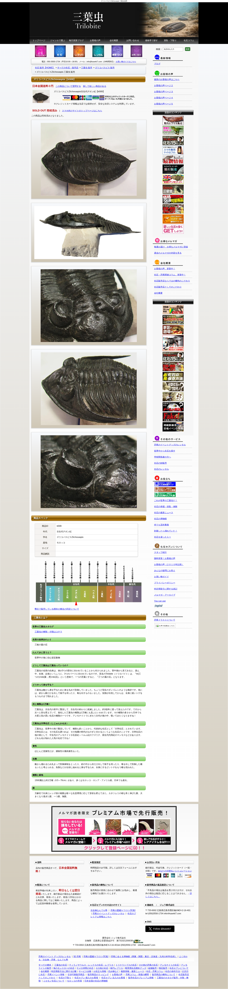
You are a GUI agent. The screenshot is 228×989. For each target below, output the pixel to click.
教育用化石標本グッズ (135, 968)
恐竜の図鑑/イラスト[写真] (123, 910)
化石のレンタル (161, 469)
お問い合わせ (132, 40)
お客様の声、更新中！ (164, 269)
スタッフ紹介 (160, 552)
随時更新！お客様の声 (164, 558)
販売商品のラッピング (98, 974)
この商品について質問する (68, 86)
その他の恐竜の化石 (148, 965)
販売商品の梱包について (163, 974)
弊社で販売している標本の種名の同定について (57, 609)
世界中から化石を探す (164, 451)
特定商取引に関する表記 (165, 589)
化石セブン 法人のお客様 (113, 978)
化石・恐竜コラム (154, 971)
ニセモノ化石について (53, 981)
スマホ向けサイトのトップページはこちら (82, 111)
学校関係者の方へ (162, 457)
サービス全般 (85, 971)
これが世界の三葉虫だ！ (165, 500)
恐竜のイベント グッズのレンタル (55, 956)
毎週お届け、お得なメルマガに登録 (171, 247)
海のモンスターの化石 (63, 968)
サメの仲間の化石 (85, 968)
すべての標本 (45, 965)
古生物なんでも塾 (99, 910)
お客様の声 (95, 40)
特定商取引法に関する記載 (64, 971)
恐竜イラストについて (164, 620)
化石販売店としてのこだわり (168, 287)
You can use (160, 601)
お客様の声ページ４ (163, 98)
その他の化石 (102, 968)
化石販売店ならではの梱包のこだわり (172, 281)
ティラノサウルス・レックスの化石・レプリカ (91, 965)
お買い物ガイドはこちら (126, 61)
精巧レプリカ (116, 968)
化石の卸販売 (160, 463)
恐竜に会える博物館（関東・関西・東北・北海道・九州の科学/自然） (144, 956)
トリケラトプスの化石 (126, 965)
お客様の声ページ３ (163, 91)
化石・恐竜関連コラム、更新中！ (170, 275)
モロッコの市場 (74, 981)
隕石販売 (163, 968)
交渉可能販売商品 (76, 974)
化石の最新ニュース (163, 513)
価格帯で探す (151, 40)
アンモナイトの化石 (169, 965)
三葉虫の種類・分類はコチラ (48, 632)
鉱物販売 (152, 968)
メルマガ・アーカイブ (164, 595)
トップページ (39, 40)
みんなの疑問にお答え (164, 570)
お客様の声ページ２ (163, 85)
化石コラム (189, 40)
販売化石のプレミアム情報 (141, 978)
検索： (159, 49)
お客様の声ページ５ (163, 104)
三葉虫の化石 (60, 965)
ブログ (157, 64)
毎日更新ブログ (76, 40)
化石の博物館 (160, 519)
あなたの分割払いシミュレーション (175, 871)
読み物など (113, 971)
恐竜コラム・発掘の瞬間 (137, 974)
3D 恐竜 (77, 956)
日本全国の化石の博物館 (96, 981)
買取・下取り (170, 40)
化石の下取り (65, 978)
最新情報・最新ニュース (132, 971)
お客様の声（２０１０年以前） (169, 564)
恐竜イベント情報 (56, 974)
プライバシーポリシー (164, 583)
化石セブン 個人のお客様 (86, 978)
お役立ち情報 (99, 971)
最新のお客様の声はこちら (166, 79)
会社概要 (114, 40)
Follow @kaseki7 (162, 928)
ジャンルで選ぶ (57, 40)
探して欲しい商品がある (94, 86)
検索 (187, 49)
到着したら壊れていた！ (165, 531)
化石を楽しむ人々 (162, 537)
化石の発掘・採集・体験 (165, 506)
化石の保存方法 (172, 971)
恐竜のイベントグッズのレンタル (170, 445)
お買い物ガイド (161, 577)
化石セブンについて (178, 968)
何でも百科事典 (161, 525)
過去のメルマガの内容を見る (168, 253)
